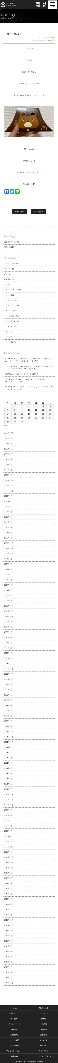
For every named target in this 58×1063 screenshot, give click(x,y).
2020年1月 (8, 852)
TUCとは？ (14, 1019)
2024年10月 (8, 554)
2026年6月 (8, 449)
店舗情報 (43, 1019)
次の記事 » (38, 211)
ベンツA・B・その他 (13, 290)
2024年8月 (8, 564)
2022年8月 (8, 690)
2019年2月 (8, 910)
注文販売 (43, 1029)
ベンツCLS (10, 295)
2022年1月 (8, 726)
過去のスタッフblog (11, 242)
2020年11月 (8, 800)
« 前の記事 (19, 211)
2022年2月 (8, 721)
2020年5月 (8, 831)
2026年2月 (8, 470)
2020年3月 (8, 841)
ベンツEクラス (11, 311)
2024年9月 (8, 559)
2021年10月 (8, 742)
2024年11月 (8, 548)
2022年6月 (8, 700)
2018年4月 (8, 962)
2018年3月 (8, 967)
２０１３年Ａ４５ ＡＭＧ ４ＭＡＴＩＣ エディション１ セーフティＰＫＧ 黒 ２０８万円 (28, 380)
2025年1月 (8, 538)
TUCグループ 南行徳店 (15, 4)
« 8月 (6, 425)
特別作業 (14, 1029)
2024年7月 (8, 569)
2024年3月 (8, 590)
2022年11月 (8, 674)
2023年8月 (8, 627)
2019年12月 (8, 857)
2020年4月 (8, 836)
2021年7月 (8, 758)
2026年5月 (8, 454)
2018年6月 (8, 951)
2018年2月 (8, 972)
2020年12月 (8, 794)
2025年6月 (8, 512)
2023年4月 (8, 648)
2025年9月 (8, 496)
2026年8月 (8, 438)
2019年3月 (8, 904)
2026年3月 (8, 465)
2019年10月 (8, 868)
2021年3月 (8, 779)
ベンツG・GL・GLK (13, 321)
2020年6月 (8, 826)
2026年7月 (8, 444)
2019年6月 (8, 889)
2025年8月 (8, 501)
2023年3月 (8, 653)
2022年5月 (8, 705)
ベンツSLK (10, 337)
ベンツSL (9, 332)
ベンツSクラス (11, 342)
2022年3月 (8, 716)
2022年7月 (8, 695)
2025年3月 (8, 527)
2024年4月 (8, 585)
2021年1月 (8, 789)
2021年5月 (8, 768)
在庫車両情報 (43, 1008)
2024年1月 (8, 601)
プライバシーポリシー (14, 1051)
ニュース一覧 (9, 269)
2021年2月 (8, 784)
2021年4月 (8, 773)
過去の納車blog (10, 247)
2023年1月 (8, 664)
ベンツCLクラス (12, 300)
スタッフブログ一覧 (48, 40)
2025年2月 (8, 533)
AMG (8, 284)
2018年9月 (8, 936)
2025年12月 (8, 480)
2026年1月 (8, 475)
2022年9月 (8, 684)
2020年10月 (8, 805)
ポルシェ (7, 274)
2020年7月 (8, 821)
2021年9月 (8, 747)
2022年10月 (8, 679)
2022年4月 (8, 711)
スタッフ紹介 (14, 1040)
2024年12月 (8, 543)
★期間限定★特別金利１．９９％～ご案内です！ (22, 374)
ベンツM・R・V (12, 326)
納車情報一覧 (9, 279)
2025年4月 (8, 522)
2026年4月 (8, 459)
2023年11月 (8, 611)
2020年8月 (8, 815)
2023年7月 (8, 632)
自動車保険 (14, 1035)
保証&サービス (14, 1013)
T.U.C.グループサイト (43, 1056)
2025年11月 (8, 486)
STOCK (38, 7)
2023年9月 (8, 622)
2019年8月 (8, 878)
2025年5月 (8, 517)
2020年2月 (8, 847)
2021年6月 (8, 763)
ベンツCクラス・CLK (14, 305)
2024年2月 (8, 595)
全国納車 (43, 1024)
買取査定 (43, 1035)
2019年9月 (8, 873)
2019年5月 (8, 894)
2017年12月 (8, 983)
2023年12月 (8, 606)
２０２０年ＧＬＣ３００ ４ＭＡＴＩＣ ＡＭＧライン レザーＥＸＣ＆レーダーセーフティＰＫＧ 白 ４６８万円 (28, 360)
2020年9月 (8, 810)
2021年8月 (8, 752)
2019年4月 (8, 899)
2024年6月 (8, 575)
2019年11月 (8, 862)
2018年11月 (8, 925)
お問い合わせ (14, 1045)
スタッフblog (43, 1051)
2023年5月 (8, 643)
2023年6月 (8, 637)
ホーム (14, 1008)
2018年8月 (8, 941)
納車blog (14, 1056)
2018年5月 (8, 957)
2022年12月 (8, 669)
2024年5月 (8, 580)
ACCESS (45, 7)
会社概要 (43, 1045)
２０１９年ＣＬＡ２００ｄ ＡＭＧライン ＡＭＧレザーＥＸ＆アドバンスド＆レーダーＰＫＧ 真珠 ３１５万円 (29, 367)
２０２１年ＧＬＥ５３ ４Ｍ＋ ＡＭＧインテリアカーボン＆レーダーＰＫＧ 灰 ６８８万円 (29, 388)
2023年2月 (8, 658)
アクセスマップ (14, 1024)
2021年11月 (8, 737)
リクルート (44, 1040)
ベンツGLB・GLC (12, 316)
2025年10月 (8, 491)
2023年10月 (8, 616)
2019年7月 (8, 883)
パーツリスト (43, 1013)
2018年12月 (8, 920)
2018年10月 (8, 930)
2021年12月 (8, 732)
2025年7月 (8, 506)
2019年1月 (8, 915)
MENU (52, 4)
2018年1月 (8, 978)
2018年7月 (8, 946)
